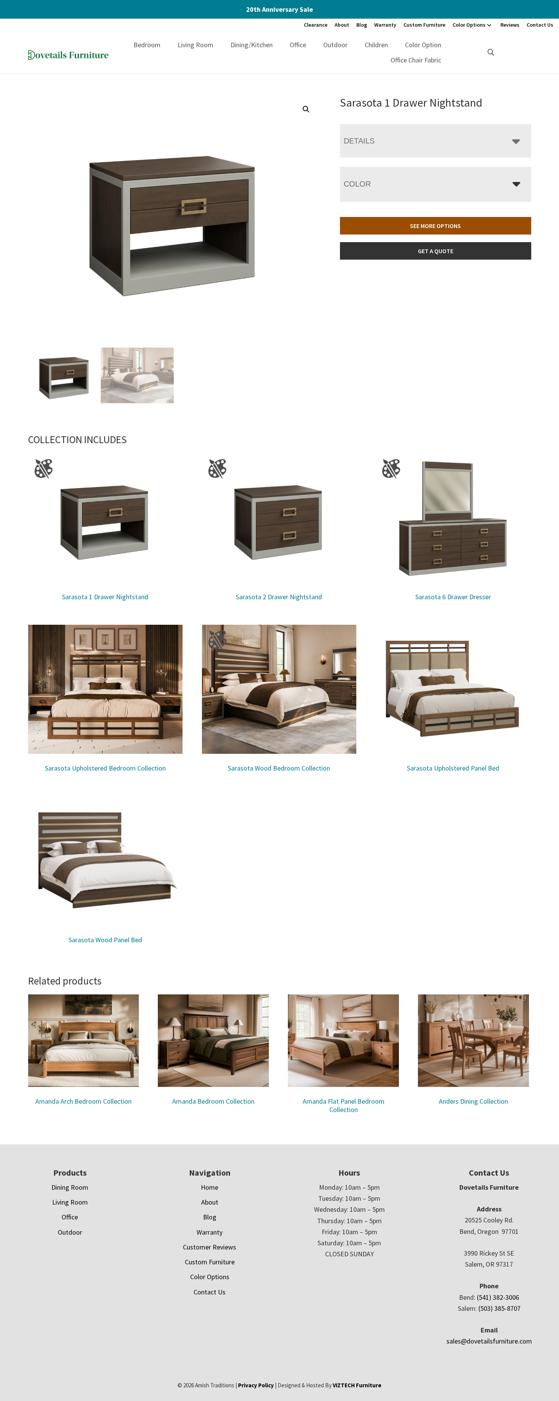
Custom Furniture (424, 24)
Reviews (509, 24)
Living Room (195, 44)
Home (209, 1187)
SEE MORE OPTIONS (435, 226)
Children (376, 44)
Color (357, 184)
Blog (361, 24)
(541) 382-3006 (498, 1297)
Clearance (315, 24)
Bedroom (146, 44)
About (342, 24)
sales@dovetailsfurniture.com (489, 1341)
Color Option (423, 44)
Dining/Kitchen (251, 44)
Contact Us (540, 24)
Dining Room (69, 1187)
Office (298, 44)
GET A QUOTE (435, 251)
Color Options (469, 24)
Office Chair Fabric (416, 60)
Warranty (385, 24)
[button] (306, 109)
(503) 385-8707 (499, 1308)
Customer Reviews (209, 1247)
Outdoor (335, 44)
